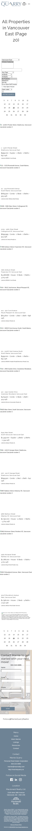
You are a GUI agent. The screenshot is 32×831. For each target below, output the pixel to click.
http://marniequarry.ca (16, 769)
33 (20, 115)
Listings (16, 742)
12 (5, 104)
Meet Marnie (16, 739)
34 (25, 115)
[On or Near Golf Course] (9, 84)
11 (27, 100)
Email (3, 677)
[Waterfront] (9, 81)
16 (23, 104)
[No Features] (9, 79)
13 (9, 104)
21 (18, 108)
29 (27, 111)
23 (27, 108)
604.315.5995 (16, 665)
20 (14, 108)
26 (14, 111)
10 (23, 100)
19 (9, 108)
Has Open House (8, 86)
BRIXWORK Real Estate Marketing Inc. (19, 827)
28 (23, 111)
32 (16, 115)
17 (27, 104)
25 (9, 111)
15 (18, 104)
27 (18, 111)
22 (23, 108)
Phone (3, 687)
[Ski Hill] (9, 82)
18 (5, 108)
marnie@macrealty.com (16, 767)
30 (7, 115)
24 (5, 111)
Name (3, 667)
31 (11, 115)
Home (16, 736)
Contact (16, 748)
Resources (16, 745)
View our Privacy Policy (16, 824)
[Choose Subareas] (8, 62)
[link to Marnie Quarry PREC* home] (11, 4)
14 (14, 104)
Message (4, 697)
